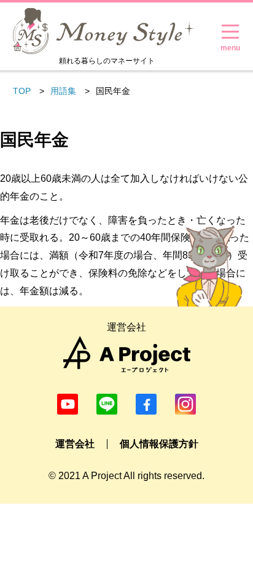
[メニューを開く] (230, 32)
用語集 (63, 91)
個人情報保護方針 (159, 444)
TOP (22, 91)
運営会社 (75, 444)
